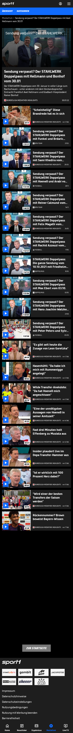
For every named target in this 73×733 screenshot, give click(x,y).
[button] (36, 47)
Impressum (8, 690)
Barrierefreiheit (11, 718)
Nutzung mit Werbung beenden (19, 712)
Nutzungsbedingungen (15, 707)
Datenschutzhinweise (14, 696)
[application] (36, 47)
